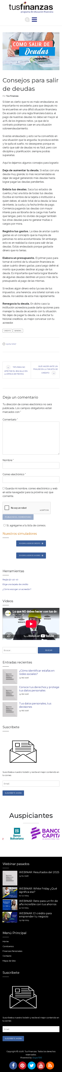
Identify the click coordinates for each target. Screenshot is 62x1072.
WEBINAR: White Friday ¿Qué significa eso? (38, 890)
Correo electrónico (14, 474)
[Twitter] (31, 1065)
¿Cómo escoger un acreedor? (17, 589)
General (18, 331)
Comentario (10, 419)
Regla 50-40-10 (10, 579)
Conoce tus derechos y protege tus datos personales (39, 689)
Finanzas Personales (12, 951)
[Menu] (34, 19)
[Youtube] (40, 1065)
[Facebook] (12, 1065)
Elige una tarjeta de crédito (15, 584)
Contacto (7, 956)
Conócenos (8, 946)
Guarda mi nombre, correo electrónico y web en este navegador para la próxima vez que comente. (30, 492)
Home (6, 941)
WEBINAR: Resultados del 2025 (39, 872)
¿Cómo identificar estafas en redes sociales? (37, 672)
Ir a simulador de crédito (29, 543)
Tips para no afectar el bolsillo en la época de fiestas (16, 370)
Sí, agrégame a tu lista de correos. (26, 525)
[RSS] (49, 1065)
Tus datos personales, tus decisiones (35, 705)
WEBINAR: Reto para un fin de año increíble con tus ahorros (38, 902)
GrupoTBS (37, 1057)
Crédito (7, 331)
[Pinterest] (21, 1065)
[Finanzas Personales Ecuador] (31, 7)
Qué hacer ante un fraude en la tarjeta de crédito (45, 369)
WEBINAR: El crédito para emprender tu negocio (35, 915)
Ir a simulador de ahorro (29, 555)
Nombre (8, 460)
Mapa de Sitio (9, 960)
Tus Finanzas (12, 96)
